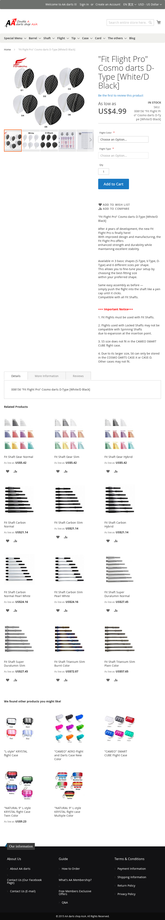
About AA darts (20, 869)
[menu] (82, 38)
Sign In (84, 4)
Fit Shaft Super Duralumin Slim (14, 663)
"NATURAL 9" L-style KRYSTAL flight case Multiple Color (67, 811)
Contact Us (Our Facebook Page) (24, 881)
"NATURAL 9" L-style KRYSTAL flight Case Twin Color (17, 811)
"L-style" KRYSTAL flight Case (15, 753)
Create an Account (108, 4)
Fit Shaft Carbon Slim (68, 522)
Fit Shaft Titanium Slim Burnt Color (69, 663)
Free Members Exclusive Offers (75, 892)
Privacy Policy (126, 894)
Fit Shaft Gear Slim (66, 457)
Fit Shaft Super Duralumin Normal (117, 594)
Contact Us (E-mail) (22, 891)
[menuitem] (14, 38)
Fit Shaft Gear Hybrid (118, 457)
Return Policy (126, 885)
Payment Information (132, 869)
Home (7, 49)
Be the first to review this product (120, 95)
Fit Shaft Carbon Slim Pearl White (68, 594)
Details (16, 376)
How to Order (71, 869)
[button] (150, 4)
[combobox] (130, 22)
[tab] (16, 376)
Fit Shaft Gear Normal (18, 457)
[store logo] (21, 23)
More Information (47, 376)
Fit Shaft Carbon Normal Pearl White (17, 594)
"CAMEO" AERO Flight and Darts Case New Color (68, 755)
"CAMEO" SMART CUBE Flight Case (115, 753)
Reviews (78, 376)
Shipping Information (132, 877)
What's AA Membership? (75, 880)
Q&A (65, 902)
